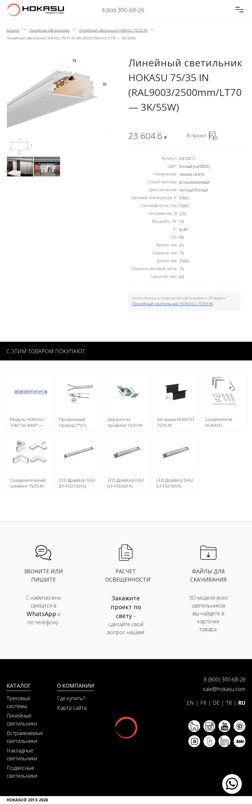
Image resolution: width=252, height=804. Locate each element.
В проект (197, 135)
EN (190, 702)
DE (216, 702)
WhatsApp (41, 614)
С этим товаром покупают (46, 351)
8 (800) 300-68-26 (224, 679)
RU (241, 702)
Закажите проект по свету (126, 607)
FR (203, 702)
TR (229, 702)
